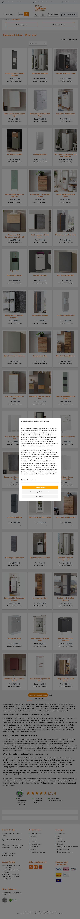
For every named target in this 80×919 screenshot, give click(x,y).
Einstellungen (40, 496)
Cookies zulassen (40, 487)
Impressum (33, 480)
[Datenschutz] (21, 476)
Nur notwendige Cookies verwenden (40, 492)
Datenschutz (24, 480)
